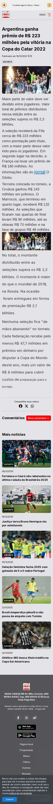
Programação (26, 750)
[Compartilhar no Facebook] (20, 406)
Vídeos (26, 762)
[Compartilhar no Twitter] (26, 406)
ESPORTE (7, 62)
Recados (26, 773)
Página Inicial (26, 744)
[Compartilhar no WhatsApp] (32, 406)
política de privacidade (20, 793)
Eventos (26, 768)
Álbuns (26, 756)
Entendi (9, 799)
